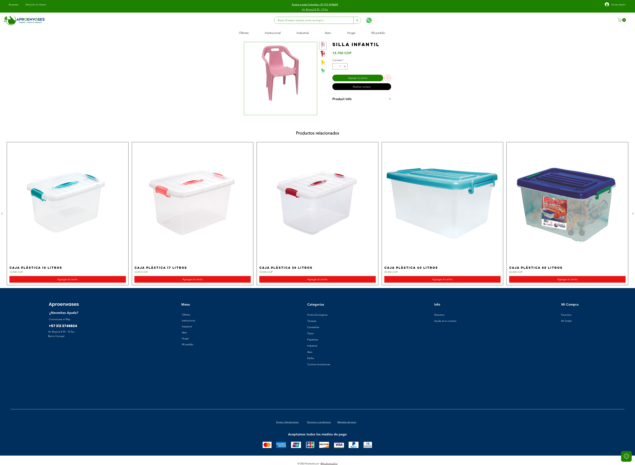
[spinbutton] (340, 66)
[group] (317, 213)
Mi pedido (187, 344)
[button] (622, 20)
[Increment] (345, 66)
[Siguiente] (633, 214)
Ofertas (186, 314)
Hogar (185, 338)
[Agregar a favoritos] (387, 78)
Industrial (187, 326)
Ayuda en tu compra (445, 320)
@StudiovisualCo (329, 463)
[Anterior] (2, 214)
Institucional (188, 320)
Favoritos (566, 314)
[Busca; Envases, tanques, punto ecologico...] (357, 20)
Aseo (184, 332)
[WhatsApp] (369, 20)
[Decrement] (335, 66)
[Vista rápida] (67, 202)
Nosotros (439, 314)
